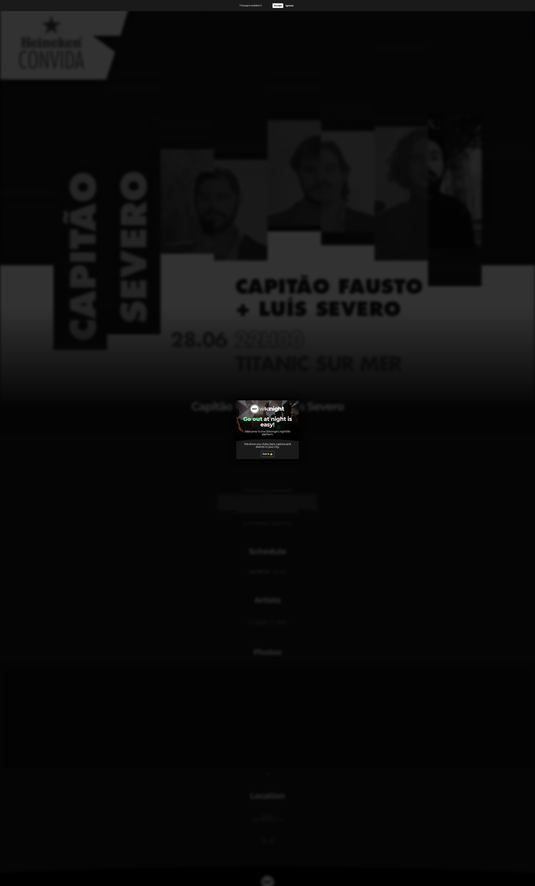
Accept (278, 5)
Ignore (290, 5)
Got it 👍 (267, 454)
